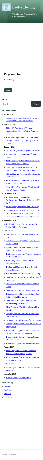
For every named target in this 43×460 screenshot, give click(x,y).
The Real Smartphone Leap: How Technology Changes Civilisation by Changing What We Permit (22, 140)
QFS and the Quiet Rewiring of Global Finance (23, 150)
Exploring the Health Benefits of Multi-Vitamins (23, 320)
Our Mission (8, 386)
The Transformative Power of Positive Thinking (23, 273)
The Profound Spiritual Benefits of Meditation (22, 343)
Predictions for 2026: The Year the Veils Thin (22, 216)
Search (4, 99)
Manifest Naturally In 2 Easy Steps (18, 377)
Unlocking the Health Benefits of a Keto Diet (22, 290)
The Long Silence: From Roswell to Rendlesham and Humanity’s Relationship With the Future (23, 200)
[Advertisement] (21, 45)
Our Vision (8, 390)
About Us (7, 393)
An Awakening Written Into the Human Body (22, 206)
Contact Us (8, 397)
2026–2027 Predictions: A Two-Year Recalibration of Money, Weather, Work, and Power (22, 131)
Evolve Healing (24, 7)
